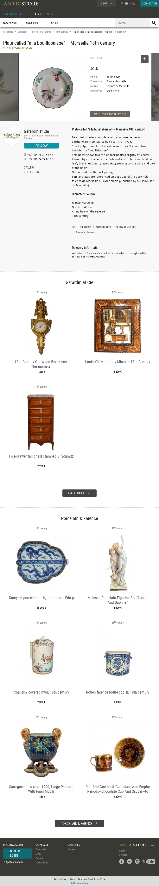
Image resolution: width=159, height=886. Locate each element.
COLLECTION (31, 172)
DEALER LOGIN (15, 853)
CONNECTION (149, 3)
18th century (62, 31)
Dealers (71, 849)
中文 (132, 3)
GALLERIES (44, 14)
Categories (40, 849)
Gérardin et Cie (36, 131)
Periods (39, 858)
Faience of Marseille (126, 226)
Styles (38, 853)
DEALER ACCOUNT (13, 845)
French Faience (103, 226)
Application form (14, 862)
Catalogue (23, 31)
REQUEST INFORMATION (110, 114)
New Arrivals (9, 22)
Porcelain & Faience (41, 31)
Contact (123, 854)
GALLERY (29, 167)
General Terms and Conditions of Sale (87, 879)
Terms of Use (60, 879)
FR (121, 3)
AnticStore (8, 31)
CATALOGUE (13, 14)
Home (122, 851)
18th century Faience (84, 232)
